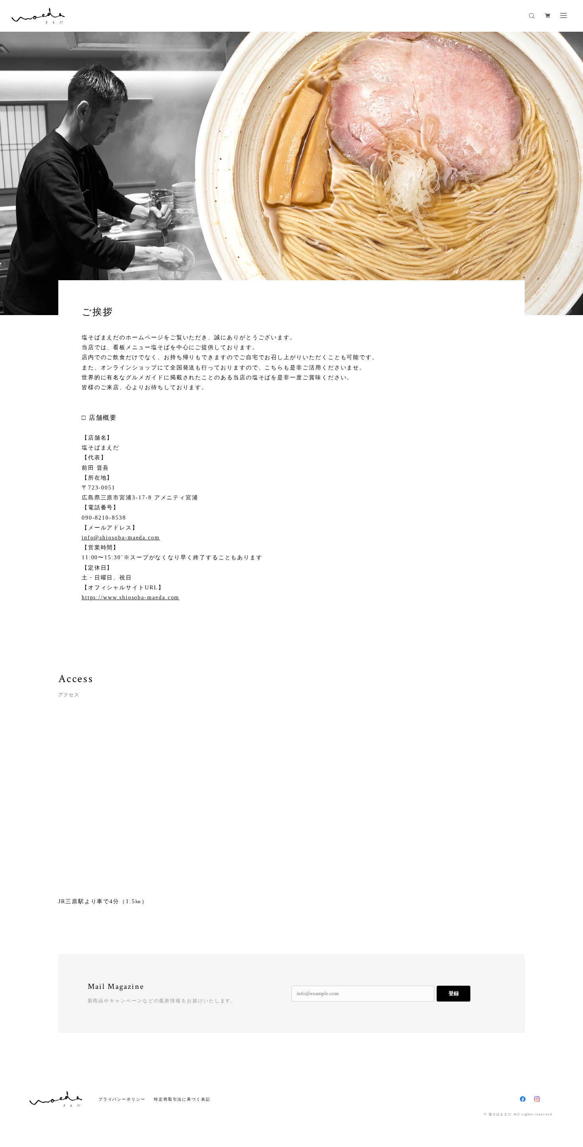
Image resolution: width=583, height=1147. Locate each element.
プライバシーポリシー (122, 1099)
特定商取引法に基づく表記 (182, 1099)
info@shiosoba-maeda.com (121, 538)
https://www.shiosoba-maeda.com (131, 597)
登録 (454, 993)
